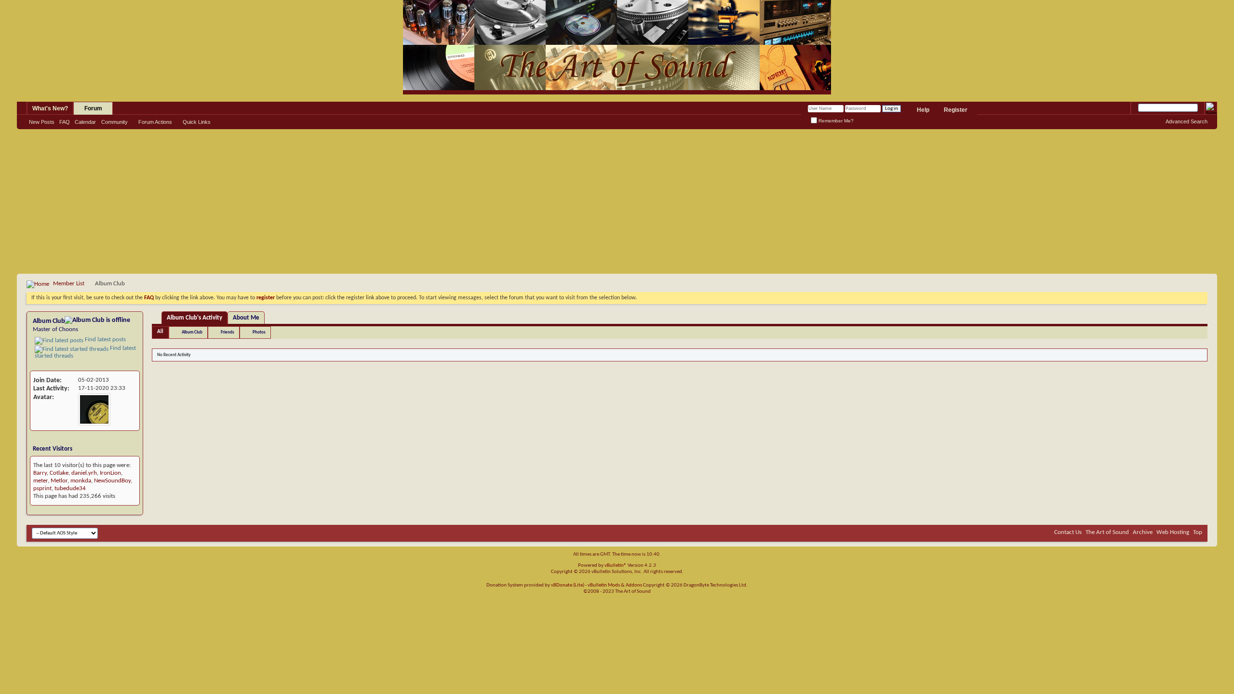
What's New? (50, 108)
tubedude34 (70, 488)
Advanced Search (1186, 121)
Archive (1143, 532)
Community (114, 122)
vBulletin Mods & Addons (615, 585)
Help (923, 110)
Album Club (192, 332)
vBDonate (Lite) (567, 585)
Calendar (85, 122)
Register (955, 110)
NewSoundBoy (112, 481)
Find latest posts (104, 339)
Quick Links (197, 122)
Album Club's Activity (194, 318)
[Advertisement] (617, 201)
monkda (80, 481)
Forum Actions (155, 122)
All (160, 331)
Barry (40, 473)
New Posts (41, 122)
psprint (42, 488)
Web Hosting (1172, 532)
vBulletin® (615, 565)
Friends (227, 332)
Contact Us (1068, 532)
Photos (259, 332)
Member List (68, 283)
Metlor (59, 481)
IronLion (110, 473)
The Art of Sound (1107, 532)
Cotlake (59, 473)
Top (1197, 532)
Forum (93, 108)
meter (40, 481)
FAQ (64, 122)
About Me (246, 318)
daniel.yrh (84, 473)
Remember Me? (835, 120)
